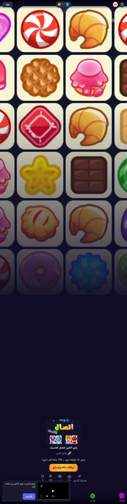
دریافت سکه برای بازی (63, 467)
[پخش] (47, 496)
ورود (8, 4)
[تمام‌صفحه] (41, 496)
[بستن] (41, 486)
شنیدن (29, 496)
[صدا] (53, 496)
